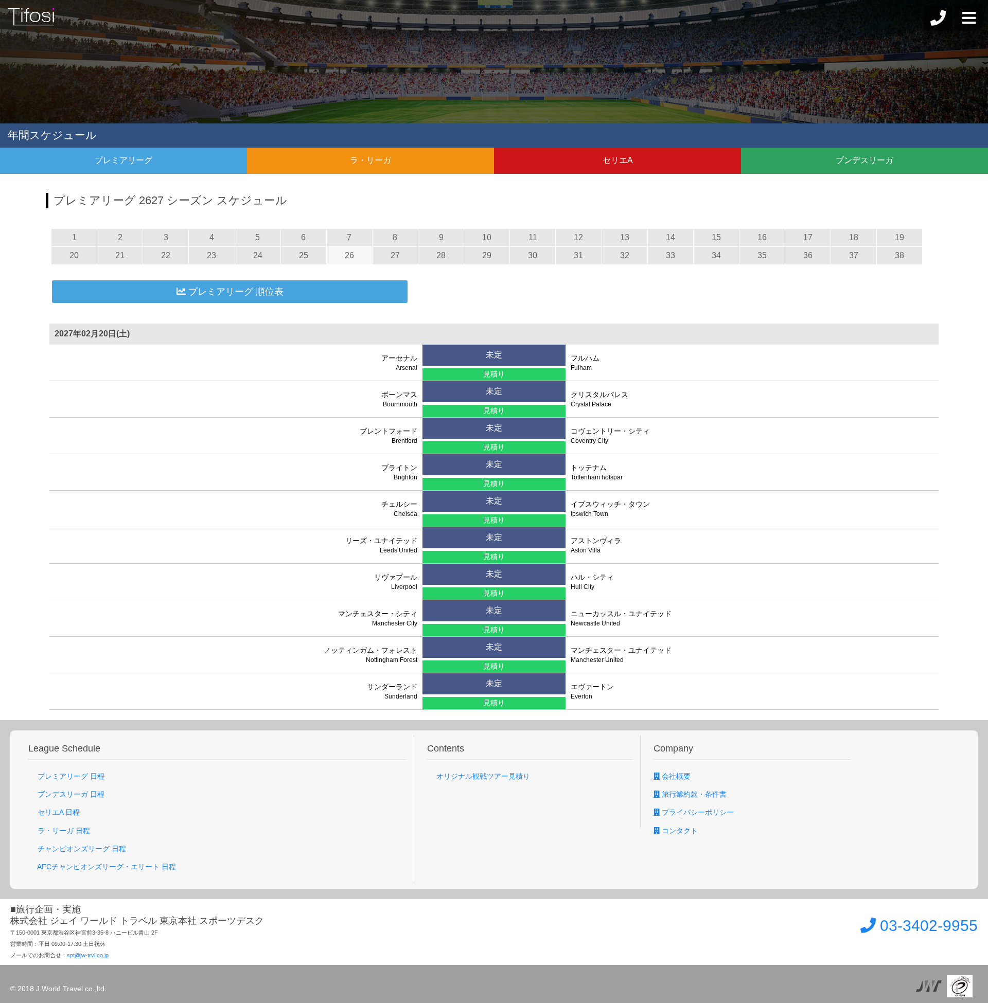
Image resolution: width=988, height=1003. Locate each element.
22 (165, 255)
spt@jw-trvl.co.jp (88, 955)
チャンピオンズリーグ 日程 (81, 849)
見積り (494, 374)
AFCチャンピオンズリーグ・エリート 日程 (106, 867)
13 (624, 237)
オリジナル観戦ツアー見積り (482, 776)
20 (74, 255)
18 (853, 237)
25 (303, 255)
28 (441, 255)
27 (395, 255)
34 (716, 255)
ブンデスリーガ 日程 (70, 794)
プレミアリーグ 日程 (70, 776)
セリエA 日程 (58, 812)
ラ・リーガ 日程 (63, 831)
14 (670, 237)
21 (120, 255)
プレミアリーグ (123, 160)
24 (257, 255)
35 (762, 255)
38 (899, 255)
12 (578, 237)
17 (808, 237)
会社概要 (675, 776)
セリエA (618, 160)
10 (486, 237)
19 (899, 237)
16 (762, 237)
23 (211, 255)
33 (670, 255)
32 (624, 255)
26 (349, 255)
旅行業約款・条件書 (693, 794)
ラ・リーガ (370, 160)
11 (532, 237)
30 (532, 255)
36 (808, 255)
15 (716, 237)
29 (486, 255)
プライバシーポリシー (697, 812)
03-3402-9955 (927, 925)
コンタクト (679, 831)
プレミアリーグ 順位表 (235, 291)
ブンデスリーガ (864, 160)
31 (578, 255)
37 (853, 255)
